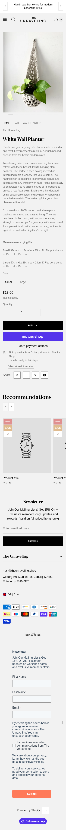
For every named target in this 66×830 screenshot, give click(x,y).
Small (8, 282)
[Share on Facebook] (26, 375)
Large (22, 282)
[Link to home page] (33, 634)
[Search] (13, 19)
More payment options (33, 346)
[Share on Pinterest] (44, 375)
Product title (11, 478)
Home (6, 123)
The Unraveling (15, 556)
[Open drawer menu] (5, 19)
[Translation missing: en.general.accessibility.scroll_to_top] (45, 810)
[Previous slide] (5, 6)
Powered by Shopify (28, 810)
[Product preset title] (27, 445)
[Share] (17, 375)
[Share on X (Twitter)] (35, 375)
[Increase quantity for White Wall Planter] (37, 312)
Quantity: (8, 304)
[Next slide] (60, 6)
